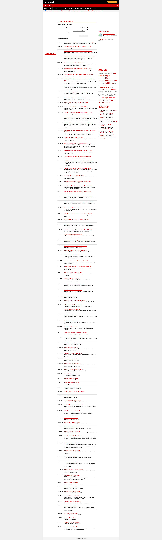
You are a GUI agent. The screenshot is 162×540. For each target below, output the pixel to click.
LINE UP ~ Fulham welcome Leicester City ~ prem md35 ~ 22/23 (78, 112)
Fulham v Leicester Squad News (71, 482)
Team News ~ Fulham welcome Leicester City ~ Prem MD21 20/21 (78, 196)
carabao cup (112, 91)
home (45, 8)
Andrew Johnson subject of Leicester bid (73, 304)
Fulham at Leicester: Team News (71, 396)
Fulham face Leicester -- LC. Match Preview (73, 284)
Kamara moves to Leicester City (71, 320)
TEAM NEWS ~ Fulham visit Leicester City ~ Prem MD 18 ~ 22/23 (78, 160)
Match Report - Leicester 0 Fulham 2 (72, 410)
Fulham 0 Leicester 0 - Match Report (72, 475)
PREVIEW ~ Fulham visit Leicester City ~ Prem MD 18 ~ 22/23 (77, 168)
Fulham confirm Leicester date (70, 295)
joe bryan (105, 73)
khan (109, 73)
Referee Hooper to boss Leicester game (73, 234)
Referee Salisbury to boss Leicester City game (74, 62)
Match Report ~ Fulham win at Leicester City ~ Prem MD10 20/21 (78, 213)
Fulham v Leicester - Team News (71, 456)
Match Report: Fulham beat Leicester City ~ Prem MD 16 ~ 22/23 (78, 143)
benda (107, 100)
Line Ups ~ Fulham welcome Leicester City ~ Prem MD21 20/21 (77, 191)
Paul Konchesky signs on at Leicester (72, 309)
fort (108, 91)
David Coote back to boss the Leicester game (74, 254)
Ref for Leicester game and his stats (72, 373)
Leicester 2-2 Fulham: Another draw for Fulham (74, 391)
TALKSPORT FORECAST (104, 128)
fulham (113, 73)
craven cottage (104, 89)
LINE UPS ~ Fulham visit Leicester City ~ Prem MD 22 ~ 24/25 (77, 46)
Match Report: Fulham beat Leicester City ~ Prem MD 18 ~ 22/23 (78, 150)
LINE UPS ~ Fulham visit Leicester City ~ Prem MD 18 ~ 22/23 (77, 156)
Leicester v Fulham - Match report (71, 506)
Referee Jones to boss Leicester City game (73, 137)
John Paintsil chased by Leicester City (72, 315)
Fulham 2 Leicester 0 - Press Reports (72, 431)
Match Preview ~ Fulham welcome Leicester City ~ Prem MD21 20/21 (79, 202)
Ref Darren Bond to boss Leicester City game (74, 175)
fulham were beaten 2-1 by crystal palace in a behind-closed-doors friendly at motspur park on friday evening (107, 94)
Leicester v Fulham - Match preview (72, 522)
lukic (103, 85)
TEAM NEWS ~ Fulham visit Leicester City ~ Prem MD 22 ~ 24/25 (78, 51)
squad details (57, 8)
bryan (106, 91)
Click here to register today (109, 34)
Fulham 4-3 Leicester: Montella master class (73, 369)
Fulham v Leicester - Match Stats (71, 486)
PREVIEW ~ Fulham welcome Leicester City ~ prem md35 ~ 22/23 (78, 122)
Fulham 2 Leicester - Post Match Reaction (73, 435)
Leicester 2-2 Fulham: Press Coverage (72, 387)
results (71, 8)
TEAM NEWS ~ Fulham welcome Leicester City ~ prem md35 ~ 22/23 (79, 117)
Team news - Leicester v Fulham (71, 418)
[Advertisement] (50, 33)
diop (114, 95)
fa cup (107, 103)
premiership (103, 78)
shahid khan (109, 83)
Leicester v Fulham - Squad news (71, 517)
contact (96, 8)
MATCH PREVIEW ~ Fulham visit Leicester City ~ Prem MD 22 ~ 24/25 (79, 56)
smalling (110, 78)
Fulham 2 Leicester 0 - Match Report (72, 443)
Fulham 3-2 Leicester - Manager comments (73, 343)
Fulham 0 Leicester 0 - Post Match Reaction (73, 469)
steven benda (107, 85)
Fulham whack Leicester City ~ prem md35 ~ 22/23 (75, 106)
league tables (79, 8)
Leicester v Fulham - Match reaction (72, 495)
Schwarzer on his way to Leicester (71, 278)
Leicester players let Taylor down (71, 526)
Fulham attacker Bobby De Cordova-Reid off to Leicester (76, 92)
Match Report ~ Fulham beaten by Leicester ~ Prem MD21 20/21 (78, 185)
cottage (105, 98)
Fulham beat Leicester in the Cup (71, 347)
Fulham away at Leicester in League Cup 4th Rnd (74, 300)
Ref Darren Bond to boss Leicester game (73, 86)
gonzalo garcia (101, 91)
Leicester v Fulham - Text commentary (72, 501)
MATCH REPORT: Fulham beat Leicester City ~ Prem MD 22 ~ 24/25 (79, 42)
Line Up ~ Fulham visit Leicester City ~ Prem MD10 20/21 (76, 219)
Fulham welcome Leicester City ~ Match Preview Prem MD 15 (77, 266)
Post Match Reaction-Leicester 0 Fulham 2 (73, 404)
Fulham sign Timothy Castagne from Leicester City (75, 97)
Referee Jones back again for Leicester (72, 207)
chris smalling (100, 73)
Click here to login (102, 39)
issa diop (111, 87)
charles (102, 83)
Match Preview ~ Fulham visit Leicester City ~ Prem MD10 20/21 (78, 229)
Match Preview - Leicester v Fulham (72, 422)
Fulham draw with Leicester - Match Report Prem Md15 (76, 260)
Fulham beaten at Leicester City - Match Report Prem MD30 (77, 240)
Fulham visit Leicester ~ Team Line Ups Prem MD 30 (75, 246)
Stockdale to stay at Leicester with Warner (73, 337)
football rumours (104, 81)
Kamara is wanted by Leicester (70, 326)
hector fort (106, 95)
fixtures (65, 8)
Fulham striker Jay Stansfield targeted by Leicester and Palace (77, 181)
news (50, 8)
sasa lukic (111, 95)
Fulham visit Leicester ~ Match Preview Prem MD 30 (75, 250)
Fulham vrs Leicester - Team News (71, 359)
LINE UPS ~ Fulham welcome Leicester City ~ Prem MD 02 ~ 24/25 (78, 74)
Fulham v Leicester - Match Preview (72, 450)
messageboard (88, 8)
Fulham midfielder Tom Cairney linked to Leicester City (76, 102)
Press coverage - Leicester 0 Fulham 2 (72, 400)
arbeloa (113, 89)
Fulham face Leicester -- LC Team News (73, 290)
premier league (104, 76)
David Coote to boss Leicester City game (73, 272)
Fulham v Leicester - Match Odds (71, 462)
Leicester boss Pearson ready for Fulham (73, 353)
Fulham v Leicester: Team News (71, 378)
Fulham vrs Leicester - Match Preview (72, 363)
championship (103, 87)
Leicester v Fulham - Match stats (71, 513)
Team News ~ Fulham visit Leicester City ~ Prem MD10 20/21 (77, 224)
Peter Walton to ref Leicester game (71, 426)
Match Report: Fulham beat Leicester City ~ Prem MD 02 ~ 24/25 (78, 68)
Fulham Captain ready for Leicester (71, 382)
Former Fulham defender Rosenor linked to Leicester (75, 332)
